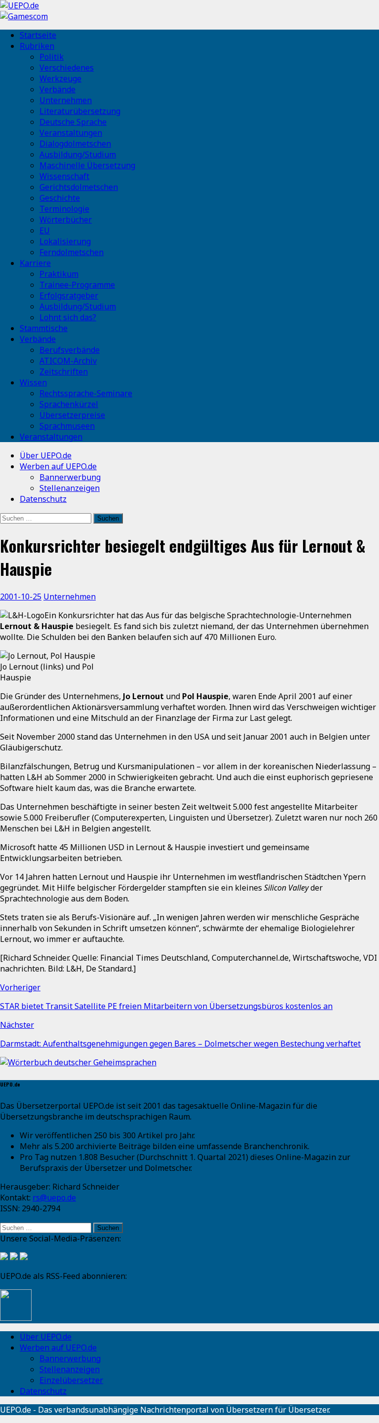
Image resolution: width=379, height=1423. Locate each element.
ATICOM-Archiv (68, 360)
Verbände (57, 89)
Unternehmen (65, 100)
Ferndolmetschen (71, 252)
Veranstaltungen (70, 132)
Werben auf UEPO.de (58, 466)
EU (44, 230)
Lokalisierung (65, 241)
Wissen (33, 382)
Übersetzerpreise (72, 415)
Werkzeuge (60, 78)
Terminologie (64, 208)
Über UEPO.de (46, 455)
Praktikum (58, 273)
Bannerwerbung (70, 477)
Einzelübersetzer (71, 1380)
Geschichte (59, 197)
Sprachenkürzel (68, 404)
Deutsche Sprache (73, 121)
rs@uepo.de (54, 1197)
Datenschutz (43, 498)
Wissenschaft (64, 176)
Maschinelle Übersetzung (87, 165)
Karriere (35, 263)
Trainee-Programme (77, 284)
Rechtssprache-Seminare (85, 393)
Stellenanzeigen (69, 488)
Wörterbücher (65, 219)
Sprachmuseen (67, 425)
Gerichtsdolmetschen (78, 187)
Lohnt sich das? (67, 317)
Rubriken (37, 45)
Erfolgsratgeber (68, 295)
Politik (51, 56)
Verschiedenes (66, 67)
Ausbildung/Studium (77, 154)
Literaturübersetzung (79, 111)
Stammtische (44, 328)
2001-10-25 (20, 596)
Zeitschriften (63, 371)
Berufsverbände (69, 349)
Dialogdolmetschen (75, 143)
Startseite (38, 35)
